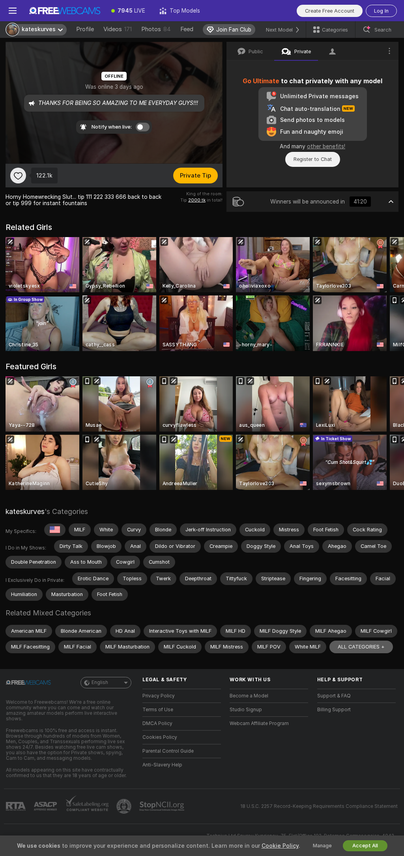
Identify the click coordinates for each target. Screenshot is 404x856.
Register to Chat (313, 159)
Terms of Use (157, 709)
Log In (381, 11)
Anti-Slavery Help (162, 765)
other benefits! (326, 146)
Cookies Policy (159, 737)
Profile (85, 29)
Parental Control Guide (168, 751)
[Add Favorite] (18, 175)
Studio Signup (246, 709)
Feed (186, 29)
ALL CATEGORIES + (361, 647)
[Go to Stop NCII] (162, 806)
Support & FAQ (334, 696)
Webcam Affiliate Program (259, 723)
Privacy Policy (158, 696)
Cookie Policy (280, 846)
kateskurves (25, 511)
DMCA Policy (157, 723)
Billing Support (334, 709)
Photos (156, 29)
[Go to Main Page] (64, 10)
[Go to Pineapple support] (124, 806)
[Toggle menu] (12, 10)
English (100, 682)
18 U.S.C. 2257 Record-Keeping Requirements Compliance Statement (319, 806)
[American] (54, 529)
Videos (117, 29)
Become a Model (249, 696)
